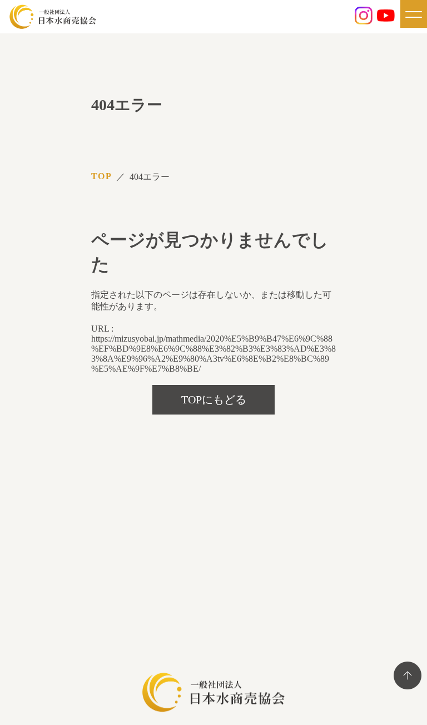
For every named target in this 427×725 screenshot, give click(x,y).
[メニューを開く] (413, 14)
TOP (101, 176)
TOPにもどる (213, 399)
